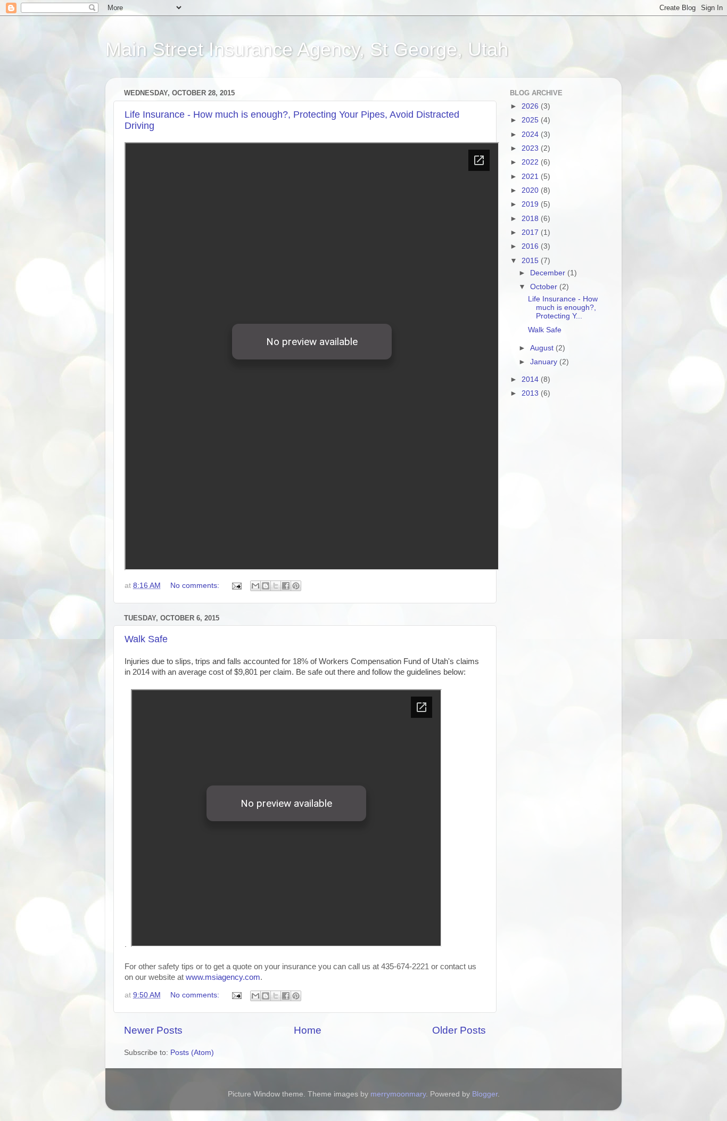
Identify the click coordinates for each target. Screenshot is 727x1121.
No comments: (195, 586)
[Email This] (255, 585)
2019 (531, 204)
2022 (531, 162)
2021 (531, 177)
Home (307, 1030)
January (544, 362)
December (548, 273)
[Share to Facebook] (285, 585)
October (544, 287)
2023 (531, 148)
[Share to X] (275, 585)
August (543, 348)
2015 (531, 261)
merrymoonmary (398, 1094)
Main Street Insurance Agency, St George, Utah (306, 49)
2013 (531, 393)
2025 (531, 120)
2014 (531, 379)
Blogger (485, 1094)
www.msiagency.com (223, 977)
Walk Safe (146, 639)
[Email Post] (236, 586)
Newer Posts (153, 1030)
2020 (531, 190)
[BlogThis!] (265, 585)
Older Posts (459, 1030)
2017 (531, 232)
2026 (531, 106)
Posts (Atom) (192, 1053)
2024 (531, 134)
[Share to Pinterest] (296, 585)
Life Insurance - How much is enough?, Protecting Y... (563, 307)
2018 (531, 219)
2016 (531, 246)
